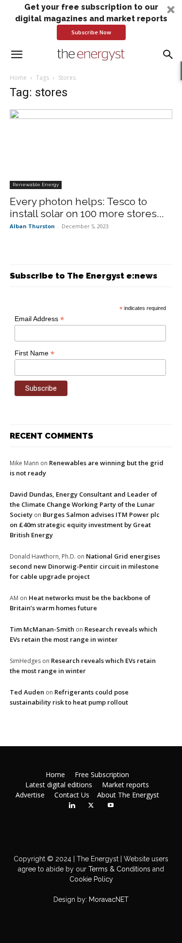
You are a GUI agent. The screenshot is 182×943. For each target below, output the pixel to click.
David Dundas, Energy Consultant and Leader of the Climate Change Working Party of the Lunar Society (83, 504)
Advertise (30, 795)
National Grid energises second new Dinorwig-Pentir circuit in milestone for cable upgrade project (85, 566)
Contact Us (71, 795)
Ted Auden (27, 692)
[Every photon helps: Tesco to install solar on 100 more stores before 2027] (91, 149)
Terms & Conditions (118, 869)
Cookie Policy (91, 879)
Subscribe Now (91, 32)
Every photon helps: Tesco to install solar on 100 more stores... (87, 207)
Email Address (39, 319)
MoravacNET (109, 899)
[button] (91, 21)
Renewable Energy (36, 184)
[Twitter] (91, 805)
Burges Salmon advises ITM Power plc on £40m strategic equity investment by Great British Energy (85, 524)
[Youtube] (110, 805)
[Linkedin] (72, 805)
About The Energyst (128, 795)
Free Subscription (102, 774)
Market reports (125, 785)
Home (18, 78)
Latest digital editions (58, 785)
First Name (34, 353)
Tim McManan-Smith (42, 629)
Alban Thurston (32, 226)
